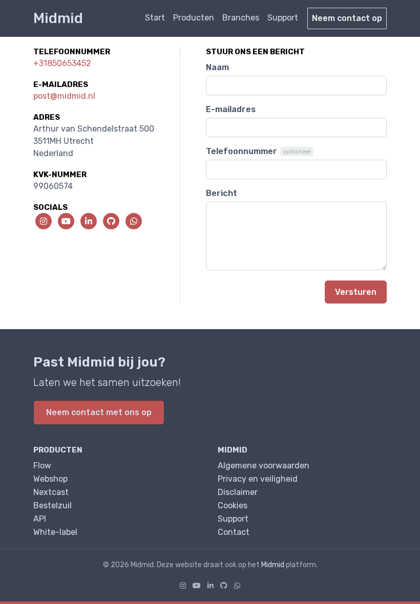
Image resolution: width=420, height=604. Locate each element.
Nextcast (51, 492)
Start (155, 18)
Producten (193, 18)
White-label (55, 532)
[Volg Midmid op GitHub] (224, 585)
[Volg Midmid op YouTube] (196, 585)
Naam (217, 67)
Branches (240, 18)
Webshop (50, 479)
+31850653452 (62, 63)
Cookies (232, 505)
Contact (233, 532)
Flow (42, 465)
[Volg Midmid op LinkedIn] (210, 585)
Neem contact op (347, 18)
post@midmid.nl (64, 96)
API (39, 519)
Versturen (355, 292)
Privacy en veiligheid (258, 479)
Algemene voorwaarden (263, 465)
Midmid (58, 18)
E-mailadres (231, 109)
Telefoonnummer (241, 151)
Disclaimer (238, 492)
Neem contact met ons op (99, 412)
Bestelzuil (52, 505)
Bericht (221, 193)
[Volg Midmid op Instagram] (182, 585)
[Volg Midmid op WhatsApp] (237, 585)
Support (282, 18)
